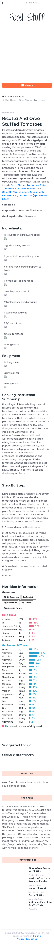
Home (8, 96)
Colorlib (37, 936)
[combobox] (38, 3)
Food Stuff (27, 17)
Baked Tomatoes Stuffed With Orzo (24, 187)
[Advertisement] (27, 55)
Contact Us (31, 939)
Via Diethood (8, 112)
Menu (28, 85)
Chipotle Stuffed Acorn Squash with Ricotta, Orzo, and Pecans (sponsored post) (24, 195)
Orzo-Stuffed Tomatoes (25, 185)
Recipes (19, 96)
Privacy (20, 939)
